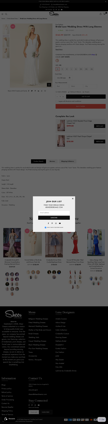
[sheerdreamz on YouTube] (59, 223)
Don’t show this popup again (55, 227)
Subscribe (54, 218)
